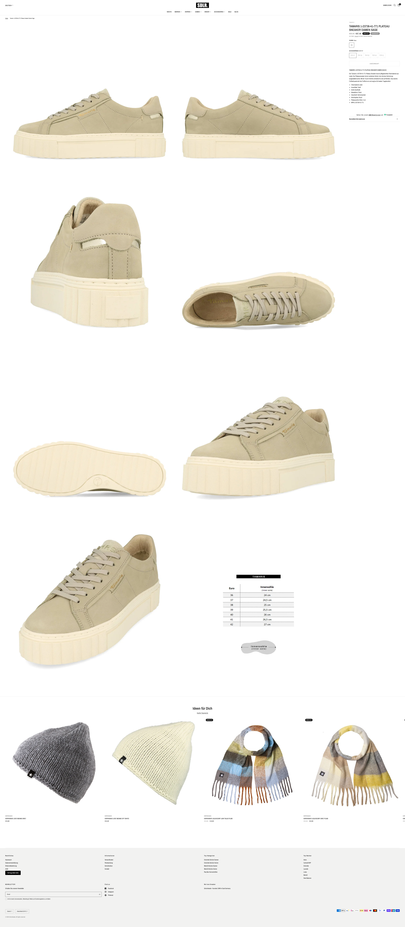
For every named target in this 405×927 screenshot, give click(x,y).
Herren (187, 12)
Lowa (305, 872)
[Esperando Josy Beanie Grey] (53, 765)
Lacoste (306, 869)
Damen (197, 12)
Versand (356, 36)
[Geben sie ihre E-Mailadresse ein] (99, 894)
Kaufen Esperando (202, 713)
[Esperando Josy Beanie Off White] (153, 765)
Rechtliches (9, 855)
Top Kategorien (209, 855)
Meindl (305, 875)
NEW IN (169, 12)
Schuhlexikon (109, 866)
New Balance (307, 878)
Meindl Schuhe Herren (210, 869)
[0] (398, 5)
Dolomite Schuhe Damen (211, 860)
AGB (6, 869)
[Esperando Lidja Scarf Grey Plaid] (352, 765)
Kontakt (107, 869)
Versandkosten (109, 860)
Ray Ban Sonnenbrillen (210, 872)
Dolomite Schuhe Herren (211, 863)
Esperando (8, 816)
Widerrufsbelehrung (11, 866)
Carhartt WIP (307, 863)
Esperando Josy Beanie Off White (117, 818)
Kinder (207, 12)
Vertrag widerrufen (13, 873)
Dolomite (306, 866)
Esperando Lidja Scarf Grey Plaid (316, 818)
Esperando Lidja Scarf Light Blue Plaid (218, 818)
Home (6, 18)
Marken (177, 12)
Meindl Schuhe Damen (210, 866)
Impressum (8, 860)
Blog (236, 12)
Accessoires (218, 12)
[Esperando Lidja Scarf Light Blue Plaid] (252, 765)
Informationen (110, 855)
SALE (229, 12)
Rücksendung (109, 863)
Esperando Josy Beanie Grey (15, 818)
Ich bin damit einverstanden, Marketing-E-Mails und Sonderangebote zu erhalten (28, 899)
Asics (305, 860)
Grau (351, 45)
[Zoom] (169, 26)
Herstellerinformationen (357, 119)
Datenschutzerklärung (11, 863)
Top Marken (308, 855)
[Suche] (395, 5)
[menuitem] (169, 11)
